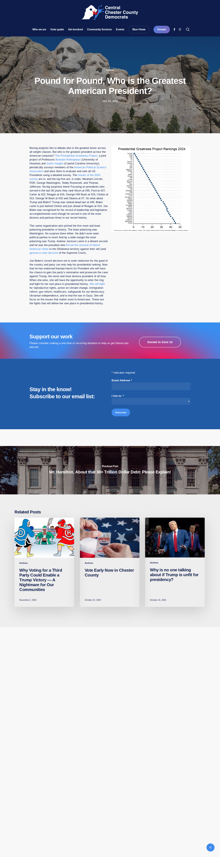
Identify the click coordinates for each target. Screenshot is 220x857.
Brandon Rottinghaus (68, 159)
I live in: (118, 395)
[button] (160, 342)
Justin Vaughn (54, 163)
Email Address (122, 380)
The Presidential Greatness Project (76, 155)
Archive (110, 70)
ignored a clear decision (43, 252)
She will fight (97, 284)
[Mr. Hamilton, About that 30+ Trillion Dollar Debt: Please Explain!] (110, 470)
